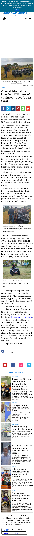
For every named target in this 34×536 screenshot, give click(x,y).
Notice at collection (10, 533)
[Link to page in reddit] (28, 108)
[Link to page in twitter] (8, 108)
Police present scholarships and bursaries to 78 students (20, 473)
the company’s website (21, 317)
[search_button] (26, 18)
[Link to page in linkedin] (13, 108)
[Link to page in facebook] (3, 108)
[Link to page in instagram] (21, 365)
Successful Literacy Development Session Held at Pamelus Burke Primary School (21, 384)
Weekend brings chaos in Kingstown (22, 428)
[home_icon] (4, 18)
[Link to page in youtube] (5, 365)
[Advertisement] (17, 39)
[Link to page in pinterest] (18, 108)
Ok (17, 9)
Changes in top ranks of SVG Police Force (22, 408)
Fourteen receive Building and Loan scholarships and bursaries (21, 497)
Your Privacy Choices (16, 530)
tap (30, 18)
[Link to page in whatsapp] (23, 108)
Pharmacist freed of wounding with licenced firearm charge (22, 449)
